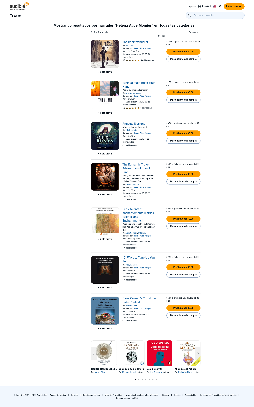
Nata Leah (130, 45)
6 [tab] (152, 379)
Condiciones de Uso (91, 395)
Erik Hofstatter (132, 130)
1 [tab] (135, 379)
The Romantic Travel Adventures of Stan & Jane (136, 168)
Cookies (177, 395)
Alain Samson (131, 233)
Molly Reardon (132, 265)
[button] (183, 52)
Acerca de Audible (58, 395)
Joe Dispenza (156, 372)
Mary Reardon (131, 306)
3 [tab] (142, 379)
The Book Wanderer (135, 42)
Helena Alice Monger (142, 48)
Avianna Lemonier (133, 93)
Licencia (165, 395)
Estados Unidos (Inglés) (127, 398)
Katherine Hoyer (185, 372)
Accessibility (190, 395)
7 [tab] (156, 379)
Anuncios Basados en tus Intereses (142, 395)
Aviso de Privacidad (113, 395)
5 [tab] (149, 379)
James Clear (100, 372)
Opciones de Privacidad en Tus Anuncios (218, 395)
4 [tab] (145, 379)
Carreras (74, 395)
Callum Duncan (132, 184)
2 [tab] (138, 379)
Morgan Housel (129, 372)
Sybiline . (142, 233)
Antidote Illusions (133, 124)
